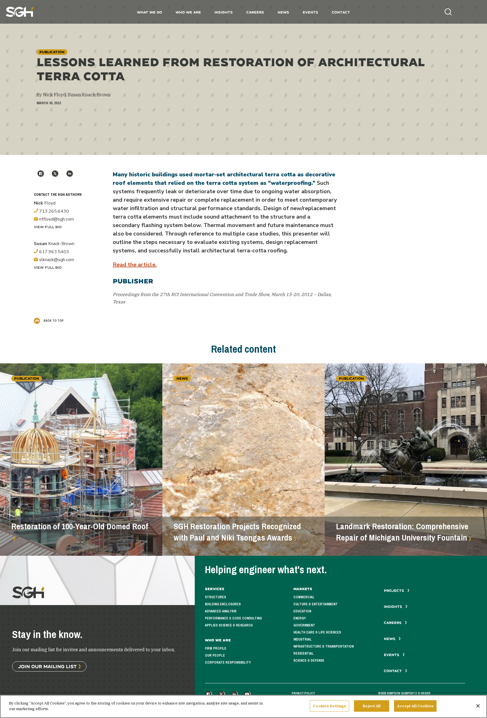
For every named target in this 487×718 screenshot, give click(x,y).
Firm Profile (215, 648)
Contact (341, 12)
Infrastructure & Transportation (323, 646)
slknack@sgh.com (56, 260)
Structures (215, 597)
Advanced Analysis (220, 611)
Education (302, 611)
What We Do (149, 12)
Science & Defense (308, 660)
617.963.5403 (53, 252)
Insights (223, 12)
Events (310, 12)
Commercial (304, 597)
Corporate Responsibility (228, 662)
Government (304, 625)
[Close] (478, 706)
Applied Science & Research (229, 625)
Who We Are (188, 12)
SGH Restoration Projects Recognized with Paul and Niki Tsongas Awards (237, 532)
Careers (255, 12)
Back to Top (53, 320)
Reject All (371, 706)
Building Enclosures (223, 604)
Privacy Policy (303, 693)
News (283, 12)
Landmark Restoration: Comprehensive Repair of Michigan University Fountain (402, 532)
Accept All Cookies (415, 706)
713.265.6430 (53, 211)
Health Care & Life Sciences (317, 632)
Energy (299, 618)
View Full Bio (48, 227)
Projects (394, 590)
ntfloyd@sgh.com (56, 219)
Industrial (302, 639)
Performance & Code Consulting (233, 618)
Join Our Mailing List (47, 666)
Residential (303, 653)
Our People (215, 655)
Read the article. (135, 264)
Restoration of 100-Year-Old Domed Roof (79, 526)
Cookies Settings (329, 706)
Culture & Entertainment (315, 604)
